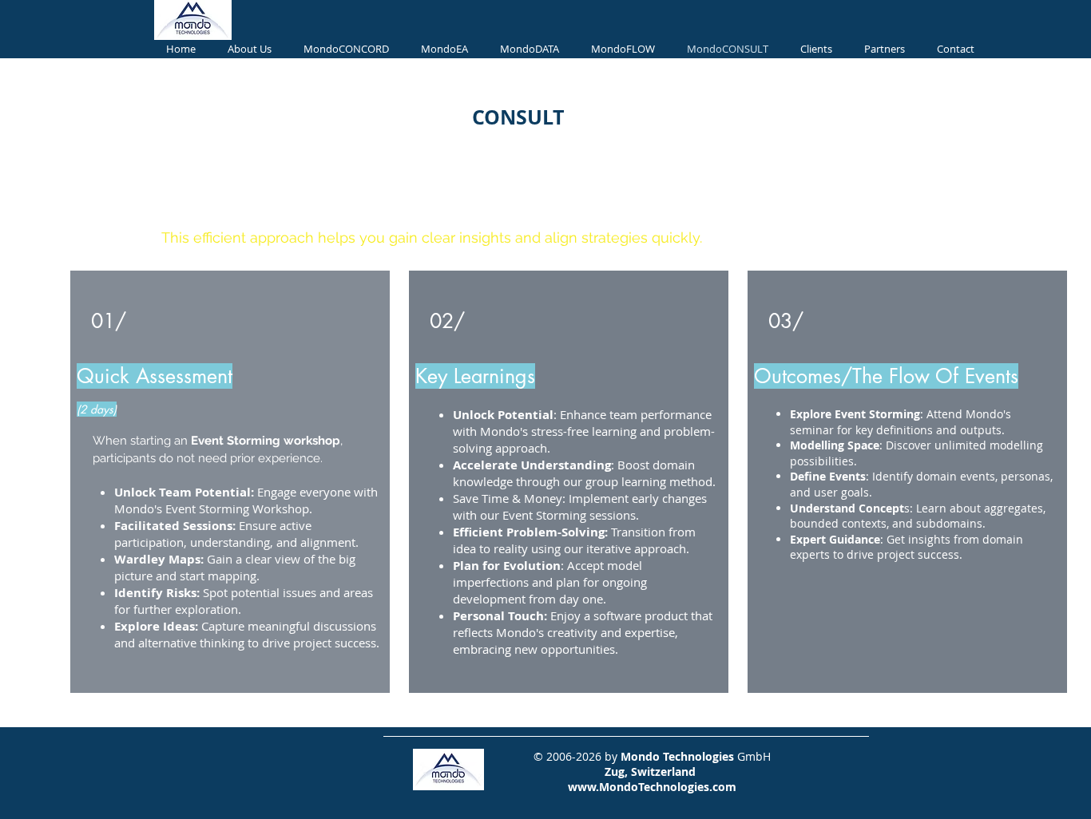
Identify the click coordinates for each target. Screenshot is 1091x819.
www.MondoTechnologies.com (652, 786)
